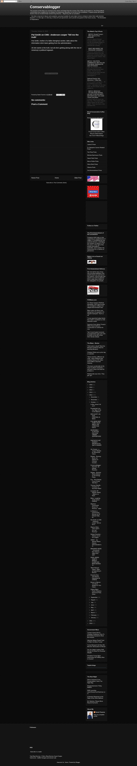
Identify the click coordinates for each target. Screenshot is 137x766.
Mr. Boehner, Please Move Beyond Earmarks (95, 701)
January (93, 617)
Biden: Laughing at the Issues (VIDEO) (95, 499)
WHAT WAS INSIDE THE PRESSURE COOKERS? (95, 49)
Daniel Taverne (100, 712)
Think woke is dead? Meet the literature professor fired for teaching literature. (96, 347)
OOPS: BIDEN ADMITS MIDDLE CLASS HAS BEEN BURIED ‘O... (96, 561)
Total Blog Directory (35, 756)
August (93, 600)
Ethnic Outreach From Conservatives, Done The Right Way (94, 681)
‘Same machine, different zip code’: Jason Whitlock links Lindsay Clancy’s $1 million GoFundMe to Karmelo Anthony (95, 360)
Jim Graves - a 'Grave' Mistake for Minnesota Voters (96, 451)
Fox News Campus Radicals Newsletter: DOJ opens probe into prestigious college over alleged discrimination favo (96, 305)
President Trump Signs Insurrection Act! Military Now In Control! (95, 657)
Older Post (77, 178)
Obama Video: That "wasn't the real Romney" (95, 529)
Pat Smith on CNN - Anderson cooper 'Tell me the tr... (96, 522)
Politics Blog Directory (48, 756)
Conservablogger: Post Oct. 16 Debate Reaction (96, 467)
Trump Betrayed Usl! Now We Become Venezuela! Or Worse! (96, 645)
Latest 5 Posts (91, 144)
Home (57, 178)
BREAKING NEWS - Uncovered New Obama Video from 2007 (96, 552)
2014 (91, 390)
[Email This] (57, 95)
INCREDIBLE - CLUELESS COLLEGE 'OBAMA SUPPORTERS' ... (96, 434)
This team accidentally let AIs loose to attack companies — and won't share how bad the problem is (95, 368)
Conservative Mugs (97, 118)
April (92, 610)
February (94, 615)
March (93, 612)
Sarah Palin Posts (92, 158)
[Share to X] (61, 95)
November (94, 399)
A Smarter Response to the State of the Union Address (95, 697)
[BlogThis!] (59, 95)
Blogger (78, 762)
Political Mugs (100, 135)
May (92, 607)
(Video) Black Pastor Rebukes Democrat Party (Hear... (96, 592)
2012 (91, 395)
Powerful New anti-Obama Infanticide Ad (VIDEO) (95, 577)
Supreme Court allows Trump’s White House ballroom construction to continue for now (96, 327)
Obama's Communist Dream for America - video (96, 506)
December (94, 397)
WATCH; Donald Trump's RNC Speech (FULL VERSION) (95, 36)
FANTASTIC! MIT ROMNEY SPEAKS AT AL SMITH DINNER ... (96, 443)
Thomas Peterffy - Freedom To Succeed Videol (96, 487)
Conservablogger (45, 7)
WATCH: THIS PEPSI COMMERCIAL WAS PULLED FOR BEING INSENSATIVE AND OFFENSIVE (96, 63)
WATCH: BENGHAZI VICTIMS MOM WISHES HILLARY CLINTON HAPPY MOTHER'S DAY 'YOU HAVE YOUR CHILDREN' (95, 94)
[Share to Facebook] (62, 95)
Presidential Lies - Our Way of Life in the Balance (96, 410)
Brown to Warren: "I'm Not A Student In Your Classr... (96, 585)
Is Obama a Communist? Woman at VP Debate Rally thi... (95, 514)
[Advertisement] (56, 160)
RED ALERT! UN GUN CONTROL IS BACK (95, 416)
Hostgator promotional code (48, 758)
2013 (91, 392)
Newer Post (35, 178)
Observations (99, 133)
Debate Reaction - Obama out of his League (96, 535)
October (93, 402)
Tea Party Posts (92, 152)
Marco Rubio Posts (93, 161)
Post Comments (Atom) (60, 182)
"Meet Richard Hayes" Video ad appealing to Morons (96, 570)
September (94, 597)
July (92, 602)
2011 (91, 621)
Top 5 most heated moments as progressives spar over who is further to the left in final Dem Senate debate (96, 334)
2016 (91, 384)
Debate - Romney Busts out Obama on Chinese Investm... (96, 459)
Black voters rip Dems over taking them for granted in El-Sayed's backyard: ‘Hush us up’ (95, 313)
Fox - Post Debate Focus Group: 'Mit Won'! (96, 481)
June (92, 605)
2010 (91, 623)
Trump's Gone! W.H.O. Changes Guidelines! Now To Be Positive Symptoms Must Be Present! (95, 635)
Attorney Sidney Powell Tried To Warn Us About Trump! (95, 641)
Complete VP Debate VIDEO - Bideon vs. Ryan (96, 493)
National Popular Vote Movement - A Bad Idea (94, 79)
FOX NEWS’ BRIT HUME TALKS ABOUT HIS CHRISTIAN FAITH (96, 424)
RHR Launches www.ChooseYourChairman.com (96, 692)
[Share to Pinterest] (64, 95)
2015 (91, 387)
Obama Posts (91, 167)
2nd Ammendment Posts (94, 170)
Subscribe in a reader (36, 751)
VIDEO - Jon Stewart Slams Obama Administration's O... (96, 543)
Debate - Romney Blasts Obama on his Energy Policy (96, 475)
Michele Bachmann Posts (94, 155)
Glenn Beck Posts (92, 164)
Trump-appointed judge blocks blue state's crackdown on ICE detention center (96, 319)
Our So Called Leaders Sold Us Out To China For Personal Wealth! (96, 651)
